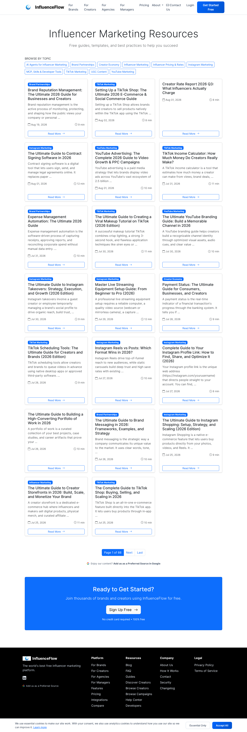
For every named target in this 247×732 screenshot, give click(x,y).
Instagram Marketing (200, 64)
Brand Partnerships (83, 64)
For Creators (90, 7)
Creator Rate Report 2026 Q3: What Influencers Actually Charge (188, 88)
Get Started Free (211, 7)
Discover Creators (138, 682)
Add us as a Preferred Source (41, 686)
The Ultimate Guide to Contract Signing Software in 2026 (54, 155)
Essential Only (197, 725)
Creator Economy (109, 64)
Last (140, 552)
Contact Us (173, 7)
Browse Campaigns (139, 694)
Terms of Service (206, 671)
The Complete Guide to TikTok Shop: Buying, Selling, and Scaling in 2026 (121, 492)
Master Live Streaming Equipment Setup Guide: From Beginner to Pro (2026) (121, 288)
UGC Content (99, 71)
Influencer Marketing (136, 64)
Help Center (134, 700)
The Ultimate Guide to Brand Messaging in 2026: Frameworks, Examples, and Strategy (119, 426)
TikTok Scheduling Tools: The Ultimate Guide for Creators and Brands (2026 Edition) (55, 352)
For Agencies (108, 7)
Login (190, 5)
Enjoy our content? (125, 563)
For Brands (73, 7)
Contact (165, 676)
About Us (166, 665)
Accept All (222, 725)
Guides (130, 676)
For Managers (127, 7)
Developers (133, 705)
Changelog (167, 688)
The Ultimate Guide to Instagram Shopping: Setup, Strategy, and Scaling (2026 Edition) (190, 424)
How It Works (169, 671)
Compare (97, 705)
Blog (129, 665)
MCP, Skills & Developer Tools (43, 71)
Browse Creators (137, 688)
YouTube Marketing (122, 71)
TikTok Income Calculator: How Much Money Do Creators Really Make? (190, 157)
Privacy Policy (204, 665)
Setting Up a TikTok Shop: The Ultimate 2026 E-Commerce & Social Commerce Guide (121, 94)
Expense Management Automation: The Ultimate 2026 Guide (55, 221)
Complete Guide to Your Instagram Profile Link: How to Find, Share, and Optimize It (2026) (188, 354)
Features (97, 688)
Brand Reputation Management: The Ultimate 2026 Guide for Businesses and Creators (55, 94)
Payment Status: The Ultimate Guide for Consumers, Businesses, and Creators (188, 288)
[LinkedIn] (24, 678)
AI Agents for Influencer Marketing (46, 64)
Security (165, 682)
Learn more (40, 727)
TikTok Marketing (76, 71)
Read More (54, 133)
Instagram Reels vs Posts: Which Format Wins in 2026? (123, 350)
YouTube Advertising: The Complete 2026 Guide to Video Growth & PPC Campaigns (121, 157)
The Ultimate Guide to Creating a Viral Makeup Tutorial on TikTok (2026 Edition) (123, 221)
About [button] (156, 5)
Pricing (144, 5)
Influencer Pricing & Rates (168, 64)
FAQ (128, 671)
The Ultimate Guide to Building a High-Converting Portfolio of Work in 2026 (55, 418)
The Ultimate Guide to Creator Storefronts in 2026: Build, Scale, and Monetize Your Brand (56, 492)
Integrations (99, 700)
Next (129, 552)
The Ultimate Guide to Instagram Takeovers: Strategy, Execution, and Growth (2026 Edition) (56, 288)
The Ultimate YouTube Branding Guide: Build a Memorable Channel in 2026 (189, 221)
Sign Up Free (121, 610)
